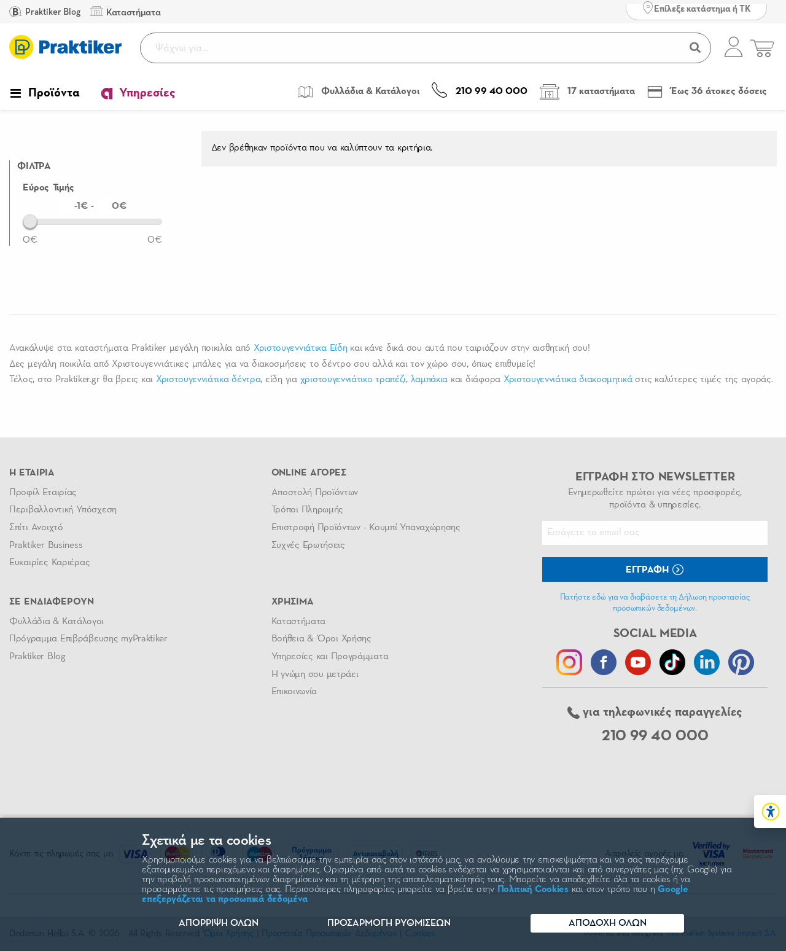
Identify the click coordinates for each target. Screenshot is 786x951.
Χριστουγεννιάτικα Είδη (300, 348)
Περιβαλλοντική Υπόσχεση (63, 510)
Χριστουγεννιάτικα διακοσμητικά (568, 380)
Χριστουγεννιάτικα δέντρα (208, 380)
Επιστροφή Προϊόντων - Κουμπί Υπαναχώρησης (366, 528)
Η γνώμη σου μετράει (315, 674)
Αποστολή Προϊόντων (315, 493)
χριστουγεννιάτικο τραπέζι (353, 380)
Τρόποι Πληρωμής (307, 510)
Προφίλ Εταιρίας (43, 493)
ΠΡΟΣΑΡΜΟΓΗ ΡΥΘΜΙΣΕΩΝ (389, 923)
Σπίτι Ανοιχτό (36, 528)
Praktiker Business (45, 545)
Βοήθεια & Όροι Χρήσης (321, 639)
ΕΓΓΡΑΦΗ (648, 570)
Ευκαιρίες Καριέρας (49, 563)
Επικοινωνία (294, 692)
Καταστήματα (298, 622)
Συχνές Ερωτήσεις (308, 545)
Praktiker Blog (51, 12)
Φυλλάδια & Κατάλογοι (56, 622)
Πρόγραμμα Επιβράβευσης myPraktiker (88, 639)
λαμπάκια (429, 380)
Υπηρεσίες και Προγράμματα (330, 657)
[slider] (30, 221)
